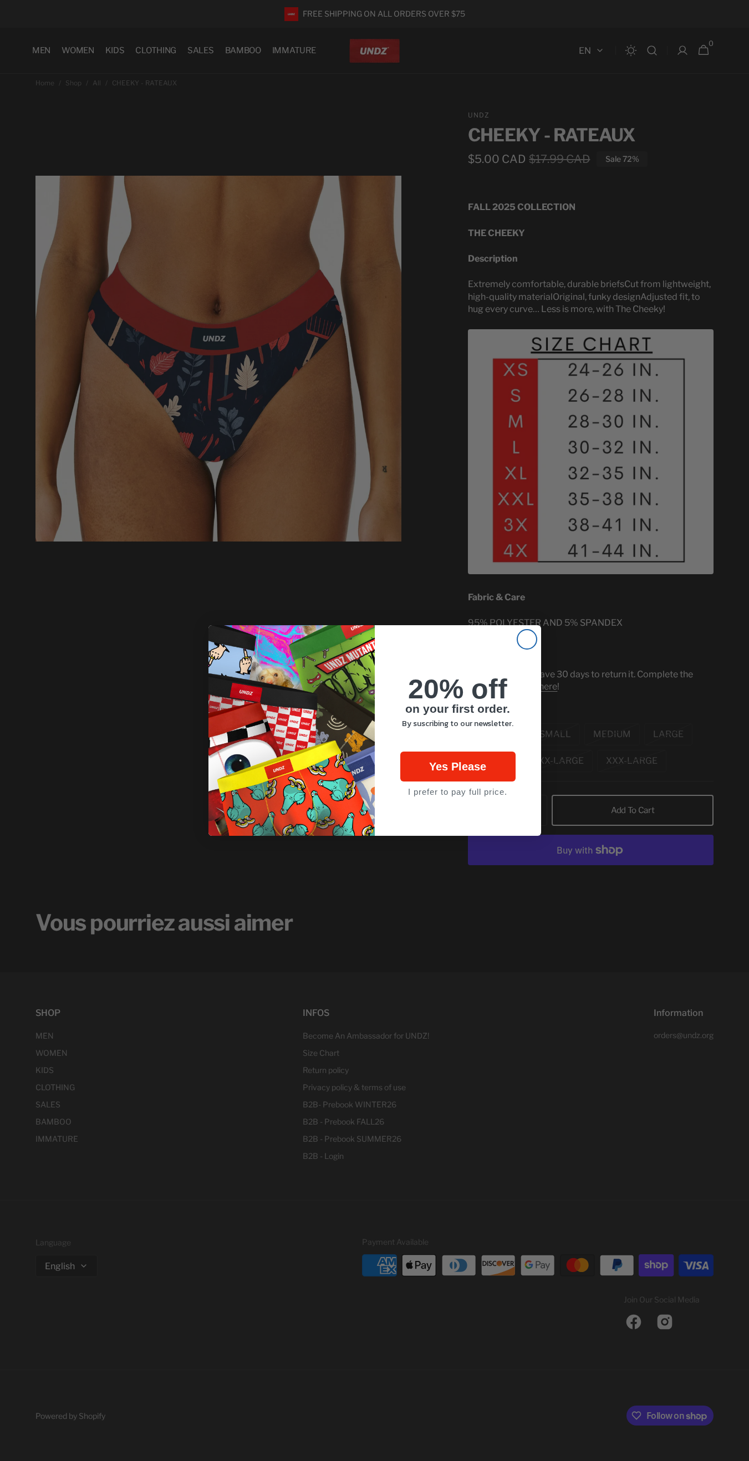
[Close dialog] (527, 639)
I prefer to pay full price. (457, 791)
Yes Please (457, 766)
